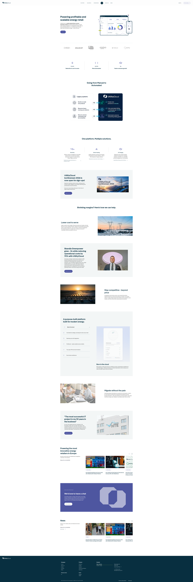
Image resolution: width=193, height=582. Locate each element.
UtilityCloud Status (82, 568)
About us (62, 565)
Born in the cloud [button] (70, 327)
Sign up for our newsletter (65, 459)
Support (80, 567)
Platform (80, 564)
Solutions (80, 569)
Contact (62, 568)
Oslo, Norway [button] (99, 564)
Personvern (130, 580)
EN (61, 574)
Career (62, 567)
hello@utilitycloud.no (118, 570)
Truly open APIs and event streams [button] (73, 349)
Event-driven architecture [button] (71, 355)
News (62, 569)
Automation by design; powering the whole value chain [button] (77, 332)
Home (62, 564)
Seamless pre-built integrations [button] (72, 338)
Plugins (80, 565)
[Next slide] (132, 453)
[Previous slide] (129, 453)
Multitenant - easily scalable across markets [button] (75, 344)
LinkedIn (80, 574)
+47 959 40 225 (117, 569)
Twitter (80, 575)
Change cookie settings (122, 580)
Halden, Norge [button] (99, 565)
